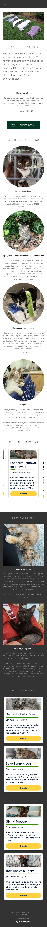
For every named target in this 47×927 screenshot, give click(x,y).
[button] (5, 4)
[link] (23, 921)
